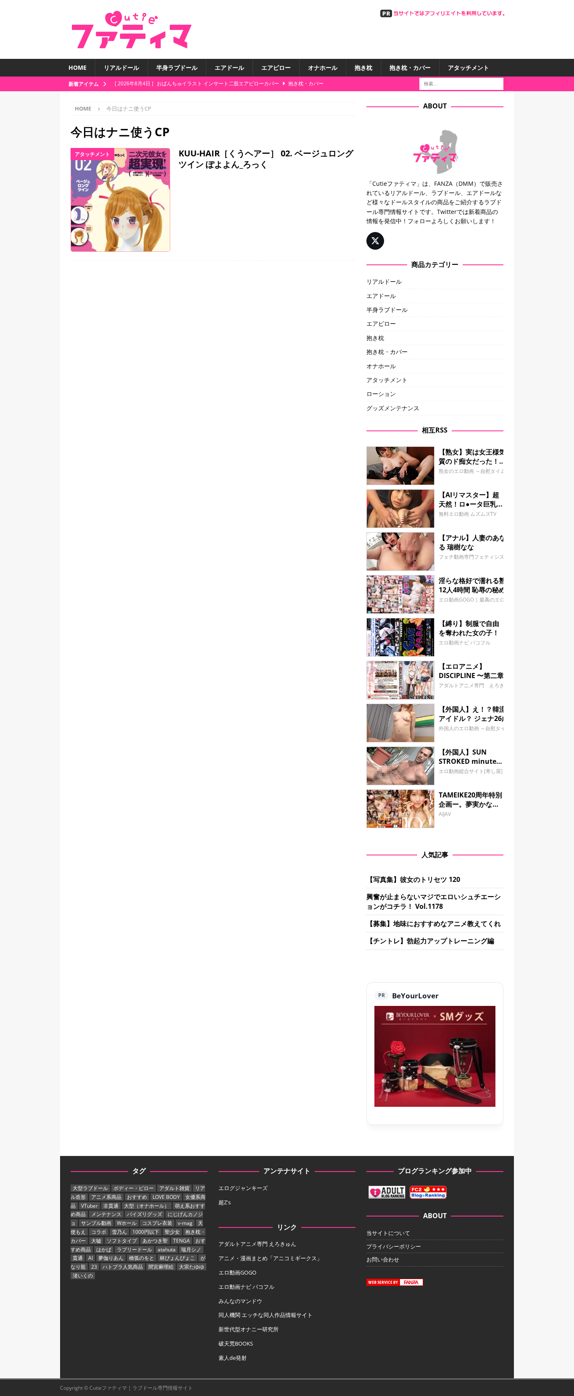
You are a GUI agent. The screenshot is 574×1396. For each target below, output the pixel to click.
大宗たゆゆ (191, 1266)
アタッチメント (468, 67)
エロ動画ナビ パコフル (246, 1286)
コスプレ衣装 (157, 1223)
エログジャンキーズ (243, 1188)
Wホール (127, 1223)
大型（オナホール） (146, 1205)
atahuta (167, 1249)
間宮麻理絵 (161, 1266)
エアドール (229, 67)
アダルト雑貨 (174, 1188)
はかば (103, 1249)
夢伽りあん (111, 1257)
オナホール (322, 67)
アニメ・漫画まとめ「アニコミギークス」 (270, 1258)
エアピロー (276, 67)
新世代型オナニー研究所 (249, 1329)
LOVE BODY (166, 1197)
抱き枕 (363, 67)
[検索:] (461, 83)
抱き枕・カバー (410, 67)
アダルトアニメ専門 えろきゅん (257, 1244)
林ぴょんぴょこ (177, 1257)
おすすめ (137, 1197)
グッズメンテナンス (392, 408)
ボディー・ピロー (133, 1188)
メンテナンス (106, 1214)
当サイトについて (388, 1233)
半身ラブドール (176, 67)
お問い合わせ (382, 1259)
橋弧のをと (141, 1257)
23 (94, 1266)
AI (90, 1257)
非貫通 (110, 1205)
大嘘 (96, 1240)
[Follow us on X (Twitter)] (375, 241)
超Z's (225, 1202)
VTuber (89, 1205)
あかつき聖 (155, 1240)
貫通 (78, 1257)
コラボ (98, 1231)
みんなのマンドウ (240, 1301)
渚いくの (83, 1275)
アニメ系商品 (106, 1197)
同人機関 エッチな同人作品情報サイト (266, 1315)
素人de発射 (233, 1358)
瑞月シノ (191, 1249)
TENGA (181, 1240)
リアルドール (121, 67)
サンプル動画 (96, 1223)
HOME (77, 67)
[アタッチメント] (120, 200)
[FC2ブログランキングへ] (428, 1194)
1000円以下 (145, 1231)
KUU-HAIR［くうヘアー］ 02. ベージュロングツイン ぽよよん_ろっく (266, 159)
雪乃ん (119, 1231)
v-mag (185, 1223)
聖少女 (172, 1231)
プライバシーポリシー (393, 1246)
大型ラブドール (90, 1188)
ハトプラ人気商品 (123, 1266)
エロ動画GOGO (237, 1272)
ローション (381, 394)
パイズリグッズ (144, 1214)
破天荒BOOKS (236, 1343)
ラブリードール (134, 1249)
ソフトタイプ (122, 1240)
